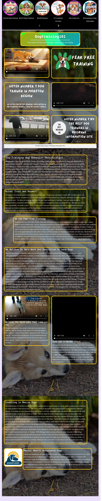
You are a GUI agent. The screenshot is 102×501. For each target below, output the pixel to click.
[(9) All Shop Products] (26, 8)
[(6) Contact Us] (74, 8)
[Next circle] (58, 25)
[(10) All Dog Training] (10, 8)
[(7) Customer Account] (58, 8)
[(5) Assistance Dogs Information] (90, 8)
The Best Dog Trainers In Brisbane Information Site (50, 146)
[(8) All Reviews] (42, 8)
